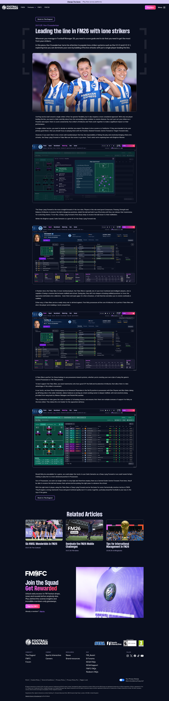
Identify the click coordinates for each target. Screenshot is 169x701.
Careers (49, 658)
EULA (27, 680)
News (68, 655)
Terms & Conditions (48, 680)
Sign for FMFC (32, 606)
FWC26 (46, 7)
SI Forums (90, 658)
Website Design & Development (33, 696)
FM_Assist (90, 655)
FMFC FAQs (91, 668)
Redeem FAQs (92, 672)
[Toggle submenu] (35, 7)
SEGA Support (92, 665)
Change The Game (73, 2)
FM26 (23, 7)
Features (31, 7)
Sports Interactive (53, 655)
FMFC (40, 7)
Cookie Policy (35, 680)
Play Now (150, 8)
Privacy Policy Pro (72, 680)
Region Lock (84, 680)
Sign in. (42, 611)
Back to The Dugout (45, 19)
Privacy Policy (60, 680)
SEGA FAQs (91, 662)
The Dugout (30, 655)
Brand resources (73, 658)
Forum (28, 662)
